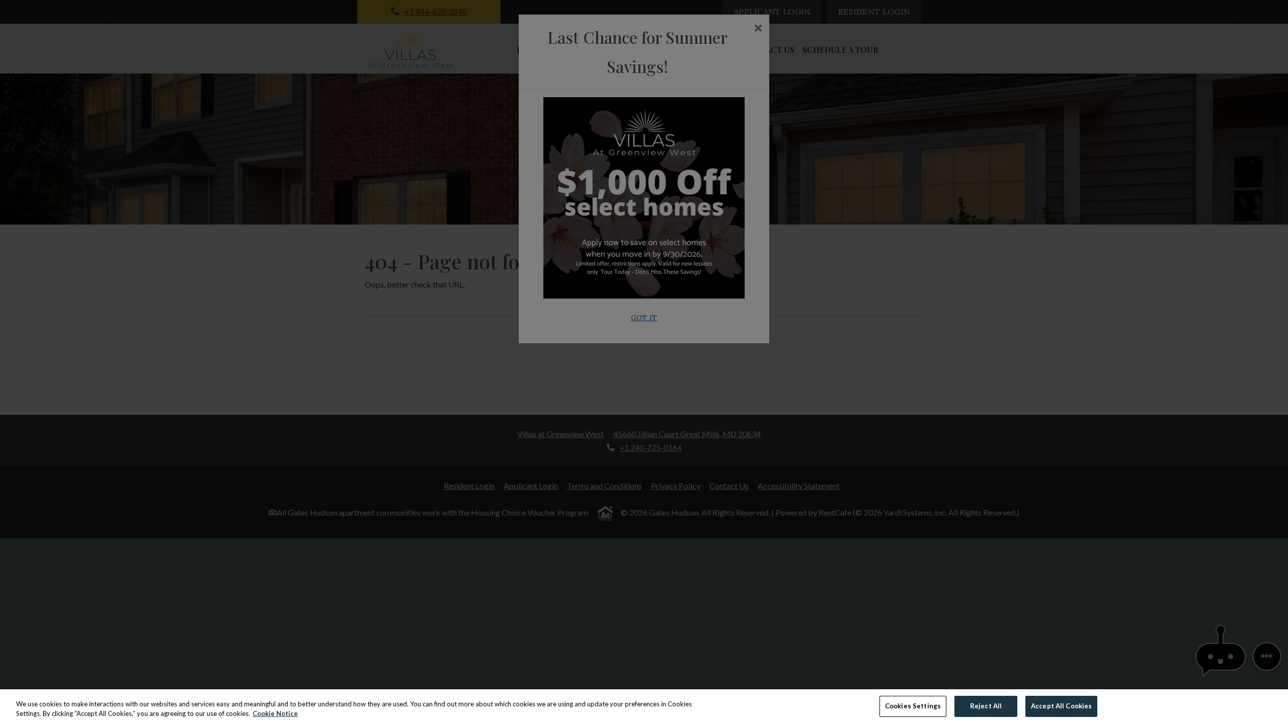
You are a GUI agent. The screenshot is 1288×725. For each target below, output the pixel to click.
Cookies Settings (913, 706)
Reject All (986, 706)
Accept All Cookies (1061, 706)
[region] (644, 707)
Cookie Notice (275, 714)
